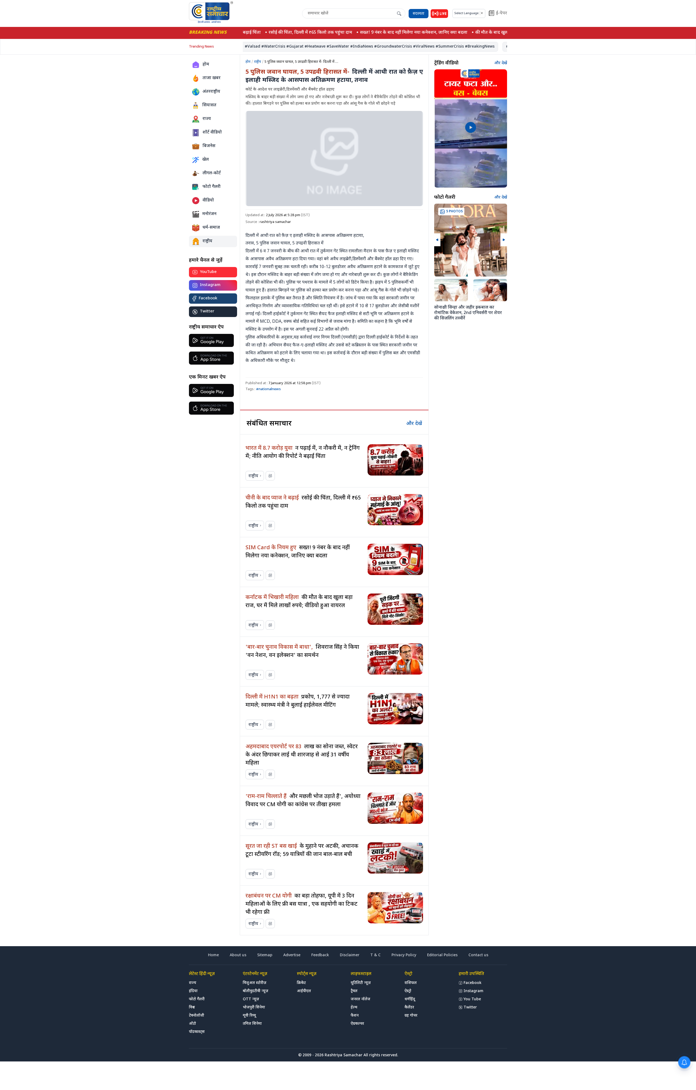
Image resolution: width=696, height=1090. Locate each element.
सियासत (209, 105)
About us (238, 955)
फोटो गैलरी (211, 187)
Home (213, 955)
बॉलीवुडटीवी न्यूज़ (255, 991)
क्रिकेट (301, 983)
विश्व (192, 1007)
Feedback (320, 955)
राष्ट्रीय (207, 241)
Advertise (291, 955)
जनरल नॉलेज (360, 999)
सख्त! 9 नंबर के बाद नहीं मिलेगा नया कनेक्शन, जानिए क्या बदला (401, 33)
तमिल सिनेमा (252, 1023)
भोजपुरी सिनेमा (254, 1007)
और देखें (414, 424)
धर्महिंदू (410, 999)
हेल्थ (354, 1007)
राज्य (207, 119)
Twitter (207, 311)
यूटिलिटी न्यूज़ (361, 983)
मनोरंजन (209, 214)
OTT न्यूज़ (251, 999)
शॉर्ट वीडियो (212, 132)
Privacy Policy (403, 955)
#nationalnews (268, 389)
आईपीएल (304, 991)
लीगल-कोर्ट (212, 173)
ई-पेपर (501, 13)
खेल (205, 160)
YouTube (208, 272)
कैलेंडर (409, 1007)
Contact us (478, 955)
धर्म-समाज (211, 228)
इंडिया (193, 991)
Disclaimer (349, 955)
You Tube (472, 999)
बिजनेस (209, 146)
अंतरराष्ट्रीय (211, 92)
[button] (437, 239)
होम (206, 64)
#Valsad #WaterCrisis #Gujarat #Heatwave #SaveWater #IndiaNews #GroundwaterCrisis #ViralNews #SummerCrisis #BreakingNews (353, 46)
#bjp (494, 46)
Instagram (210, 285)
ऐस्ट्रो (408, 991)
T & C (375, 955)
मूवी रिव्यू (249, 1015)
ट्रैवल (354, 991)
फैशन (355, 1015)
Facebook (208, 298)
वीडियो (208, 200)
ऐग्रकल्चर (357, 1023)
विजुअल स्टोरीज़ (254, 983)
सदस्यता (418, 13)
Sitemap (264, 955)
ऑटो (192, 1023)
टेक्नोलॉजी (196, 1015)
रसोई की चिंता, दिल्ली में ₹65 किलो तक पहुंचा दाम (298, 33)
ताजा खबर (211, 78)
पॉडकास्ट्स (197, 1032)
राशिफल (411, 983)
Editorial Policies (442, 955)
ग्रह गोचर (411, 1015)
